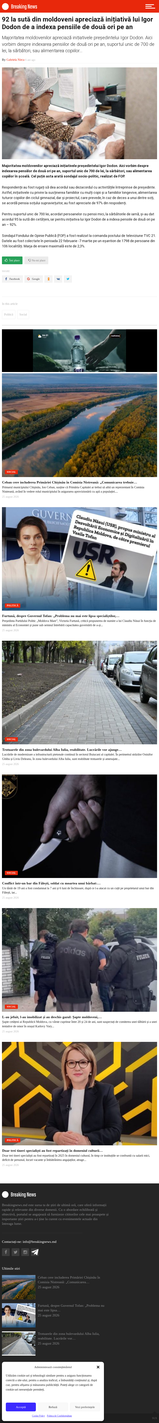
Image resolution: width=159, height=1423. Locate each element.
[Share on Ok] (48, 279)
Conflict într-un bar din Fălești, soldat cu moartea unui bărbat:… (51, 883)
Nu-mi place (38, 260)
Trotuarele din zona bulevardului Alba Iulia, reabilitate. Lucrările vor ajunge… (62, 750)
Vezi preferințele (85, 1407)
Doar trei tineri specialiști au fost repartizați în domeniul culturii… (52, 1151)
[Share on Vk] (58, 279)
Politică (8, 314)
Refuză (53, 1407)
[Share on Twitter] (68, 279)
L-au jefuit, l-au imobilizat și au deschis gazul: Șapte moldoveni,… (52, 1017)
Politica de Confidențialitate (59, 1415)
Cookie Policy (38, 1415)
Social (23, 314)
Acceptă (21, 1407)
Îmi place (14, 260)
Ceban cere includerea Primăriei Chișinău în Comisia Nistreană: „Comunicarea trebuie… (69, 482)
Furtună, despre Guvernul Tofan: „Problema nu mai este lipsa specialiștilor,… (60, 616)
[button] (98, 1367)
